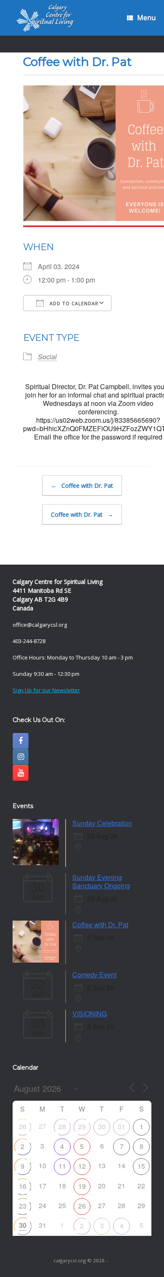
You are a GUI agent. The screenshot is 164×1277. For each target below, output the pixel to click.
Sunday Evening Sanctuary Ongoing (101, 881)
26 (22, 1126)
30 (102, 1126)
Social (47, 356)
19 (82, 1186)
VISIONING (89, 1013)
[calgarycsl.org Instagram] (21, 757)
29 (82, 1126)
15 (141, 1166)
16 (22, 1186)
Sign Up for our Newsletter (46, 690)
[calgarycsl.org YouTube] (21, 773)
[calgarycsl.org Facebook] (21, 741)
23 (22, 1206)
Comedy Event (94, 974)
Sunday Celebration (102, 823)
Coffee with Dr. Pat (82, 485)
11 (62, 1166)
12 (82, 1166)
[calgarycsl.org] (45, 17)
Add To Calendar (73, 303)
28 (62, 1126)
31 (121, 1126)
